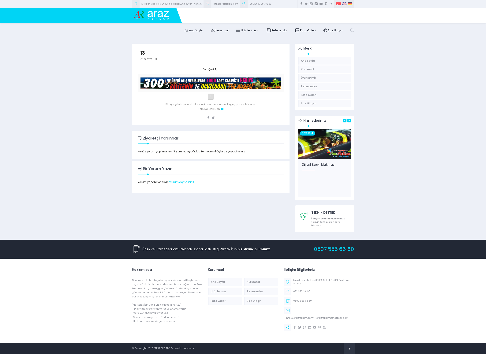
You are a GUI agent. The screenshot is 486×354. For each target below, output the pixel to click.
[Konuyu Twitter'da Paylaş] (213, 117)
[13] (210, 87)
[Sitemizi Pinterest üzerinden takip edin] (325, 3)
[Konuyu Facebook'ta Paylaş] (208, 117)
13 (156, 59)
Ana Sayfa (196, 30)
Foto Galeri (308, 30)
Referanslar (279, 30)
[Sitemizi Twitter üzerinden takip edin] (306, 3)
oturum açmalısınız (182, 182)
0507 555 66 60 (334, 249)
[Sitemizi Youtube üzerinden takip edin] (321, 3)
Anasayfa (146, 59)
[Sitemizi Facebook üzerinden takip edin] (301, 3)
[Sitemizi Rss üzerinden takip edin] (330, 3)
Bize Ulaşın (335, 30)
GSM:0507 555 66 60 (260, 3)
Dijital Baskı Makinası (318, 164)
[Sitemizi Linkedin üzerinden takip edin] (316, 3)
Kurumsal (222, 30)
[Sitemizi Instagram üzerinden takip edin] (311, 3)
